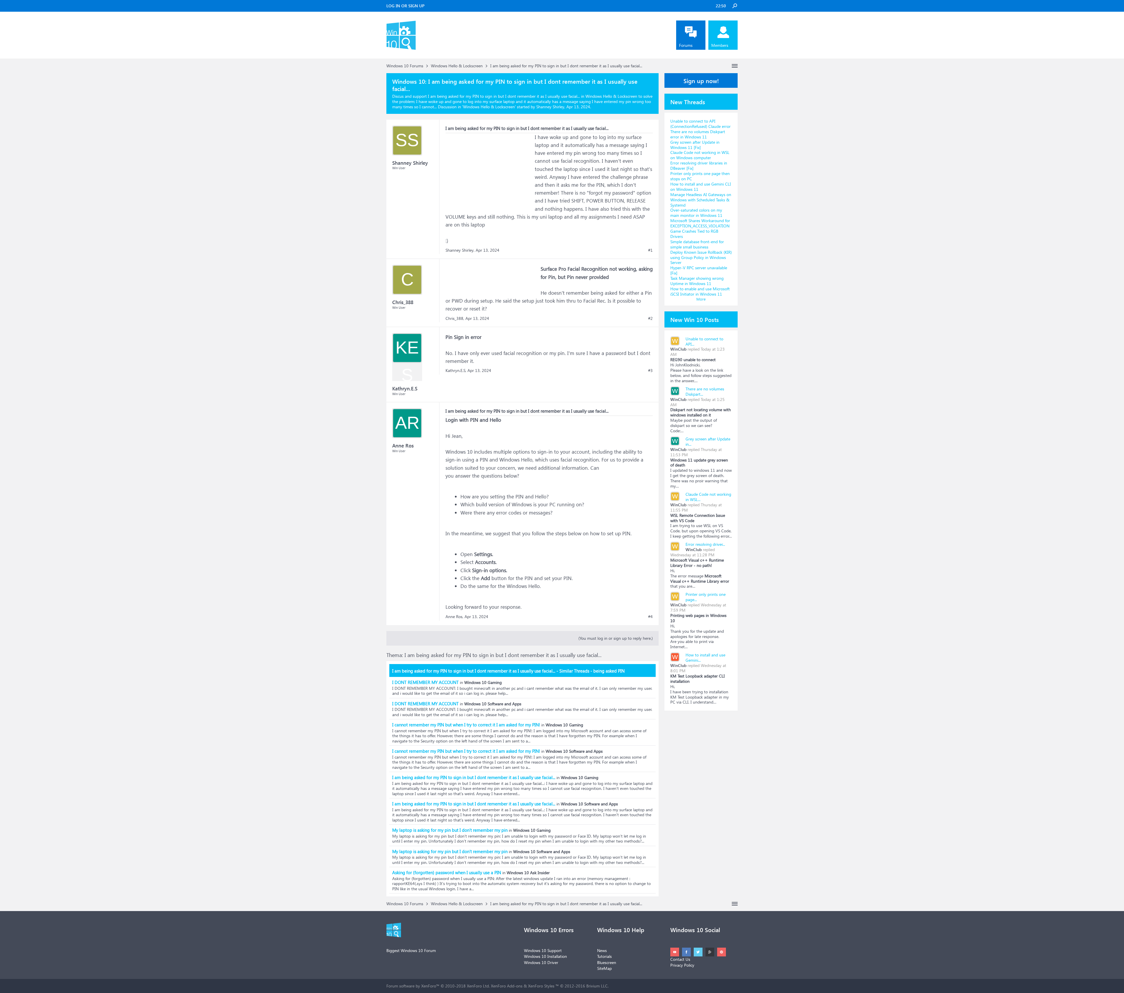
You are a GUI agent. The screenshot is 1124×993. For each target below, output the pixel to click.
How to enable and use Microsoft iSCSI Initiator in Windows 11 (700, 291)
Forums (686, 45)
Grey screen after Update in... (708, 441)
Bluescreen (606, 962)
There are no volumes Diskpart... (705, 391)
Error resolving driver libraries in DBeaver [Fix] (698, 165)
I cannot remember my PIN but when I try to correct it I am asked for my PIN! (466, 725)
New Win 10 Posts (694, 319)
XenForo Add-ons (506, 986)
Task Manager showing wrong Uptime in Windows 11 (697, 280)
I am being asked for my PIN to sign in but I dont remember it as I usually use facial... (473, 777)
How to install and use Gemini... (705, 657)
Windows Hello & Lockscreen (489, 106)
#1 (650, 250)
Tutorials (604, 956)
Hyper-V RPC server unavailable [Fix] (698, 270)
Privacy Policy (682, 965)
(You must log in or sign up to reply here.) (615, 638)
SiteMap (604, 968)
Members (719, 45)
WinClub (678, 349)
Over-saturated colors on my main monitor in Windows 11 (696, 212)
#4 (650, 616)
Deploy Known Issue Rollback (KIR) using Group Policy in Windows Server (701, 257)
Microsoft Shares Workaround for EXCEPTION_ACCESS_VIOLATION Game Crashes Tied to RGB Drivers (700, 228)
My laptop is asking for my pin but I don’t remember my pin (450, 830)
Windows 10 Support (543, 950)
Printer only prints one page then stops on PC (700, 176)
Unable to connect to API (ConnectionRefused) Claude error (700, 123)
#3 (650, 370)
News (602, 950)
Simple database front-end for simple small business (697, 244)
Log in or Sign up (405, 5)
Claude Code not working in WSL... (708, 496)
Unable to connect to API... (704, 341)
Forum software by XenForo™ (438, 986)
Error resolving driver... (705, 544)
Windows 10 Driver (541, 962)
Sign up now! (701, 80)
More (701, 298)
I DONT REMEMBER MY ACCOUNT (425, 682)
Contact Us (680, 959)
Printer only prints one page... (706, 596)
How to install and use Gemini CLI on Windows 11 (700, 186)
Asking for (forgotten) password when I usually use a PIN (446, 872)
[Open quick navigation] (735, 66)
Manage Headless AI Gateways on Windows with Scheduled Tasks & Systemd (700, 200)
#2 (650, 318)
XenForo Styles (541, 986)
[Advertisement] (489, 169)
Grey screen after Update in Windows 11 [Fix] (694, 144)
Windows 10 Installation (545, 956)
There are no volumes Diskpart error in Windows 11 (697, 134)
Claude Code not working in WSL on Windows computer (699, 155)
